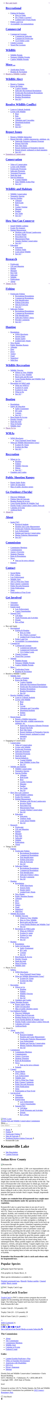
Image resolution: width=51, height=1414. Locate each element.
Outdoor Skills (20, 250)
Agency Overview (17, 552)
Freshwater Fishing (17, 294)
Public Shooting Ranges (19, 345)
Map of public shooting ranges (21, 487)
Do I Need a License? (23, 17)
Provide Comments (22, 320)
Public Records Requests (19, 586)
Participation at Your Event (20, 592)
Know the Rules (16, 86)
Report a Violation (17, 84)
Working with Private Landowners (28, 232)
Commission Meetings (18, 548)
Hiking (17, 468)
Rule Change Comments (19, 584)
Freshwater (14, 264)
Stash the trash (15, 175)
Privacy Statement (12, 1367)
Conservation (14, 159)
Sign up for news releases (24, 561)
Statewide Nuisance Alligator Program (29, 141)
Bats (17, 116)
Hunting (11, 327)
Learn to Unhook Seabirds (20, 109)
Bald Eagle (19, 203)
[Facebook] (4, 1327)
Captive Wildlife (21, 88)
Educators (19, 247)
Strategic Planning (17, 554)
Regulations (14, 332)
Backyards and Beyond (24, 377)
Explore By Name (22, 445)
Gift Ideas (19, 616)
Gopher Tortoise (21, 207)
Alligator (18, 200)
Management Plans (22, 239)
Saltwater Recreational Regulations (28, 91)
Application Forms (17, 70)
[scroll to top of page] (2, 1320)
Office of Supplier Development (18, 1361)
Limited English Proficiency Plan (18, 1359)
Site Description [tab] (12, 1152)
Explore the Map (21, 447)
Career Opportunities (23, 611)
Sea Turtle (19, 213)
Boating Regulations (22, 97)
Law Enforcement (22, 531)
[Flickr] (14, 1327)
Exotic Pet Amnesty (17, 228)
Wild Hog (14, 360)
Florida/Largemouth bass (10, 1281)
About (12, 281)
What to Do (19, 392)
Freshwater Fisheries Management (28, 529)
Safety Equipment (22, 409)
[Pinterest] (19, 1327)
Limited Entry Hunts (23, 341)
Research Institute (21, 524)
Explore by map (21, 390)
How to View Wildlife (23, 375)
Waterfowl (14, 358)
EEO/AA (9, 1365)
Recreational (13, 8)
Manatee (18, 209)
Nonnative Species (17, 196)
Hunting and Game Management (27, 527)
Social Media (15, 573)
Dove (12, 352)
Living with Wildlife (18, 112)
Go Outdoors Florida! (19, 491)
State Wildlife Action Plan (25, 182)
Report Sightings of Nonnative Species (29, 148)
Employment (15, 607)
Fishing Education (22, 302)
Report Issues (14, 131)
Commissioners (16, 550)
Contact (10, 567)
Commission (13, 542)
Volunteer (14, 603)
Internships (14, 605)
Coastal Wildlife (21, 180)
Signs (12, 590)
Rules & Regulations (18, 556)
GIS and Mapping (17, 266)
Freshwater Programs (18, 169)
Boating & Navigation (18, 72)
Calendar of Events (17, 508)
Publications (15, 279)
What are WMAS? (22, 385)
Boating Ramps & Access (20, 501)
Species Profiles (16, 198)
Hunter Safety (20, 339)
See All (18, 99)
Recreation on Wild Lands (20, 383)
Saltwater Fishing (16, 309)
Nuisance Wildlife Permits (20, 57)
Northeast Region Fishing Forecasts (19, 1138)
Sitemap (9, 1369)
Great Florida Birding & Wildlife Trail (24, 503)
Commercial (13, 29)
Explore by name (21, 388)
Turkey (13, 354)
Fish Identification (22, 300)
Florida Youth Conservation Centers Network (27, 506)
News (12, 558)
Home (8, 1130)
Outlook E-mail (11, 1349)
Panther (18, 211)
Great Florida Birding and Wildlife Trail (30, 379)
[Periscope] (16, 1327)
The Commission (12, 1341)
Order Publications (17, 588)
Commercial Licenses (18, 34)
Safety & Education (17, 406)
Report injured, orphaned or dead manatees (31, 150)
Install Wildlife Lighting (19, 226)
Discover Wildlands (17, 497)
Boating (10, 399)
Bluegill (23, 1281)
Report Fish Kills (21, 143)
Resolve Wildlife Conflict (21, 104)
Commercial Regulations (24, 298)
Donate (18, 620)
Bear (17, 114)
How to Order (20, 15)
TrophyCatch (6, 1298)
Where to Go (15, 459)
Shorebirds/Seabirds (22, 122)
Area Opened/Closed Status (25, 440)
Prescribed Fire (20, 237)
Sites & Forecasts (21, 305)
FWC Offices (15, 575)
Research (11, 259)
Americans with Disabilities (16, 1363)
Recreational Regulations (24, 296)
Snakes (18, 125)
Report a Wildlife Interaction (21, 137)
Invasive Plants (20, 234)
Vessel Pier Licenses (18, 45)
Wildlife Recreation (18, 365)
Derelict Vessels (16, 419)
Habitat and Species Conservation (27, 533)
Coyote (18, 118)
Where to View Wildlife (24, 372)
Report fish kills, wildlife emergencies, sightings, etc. (30, 139)
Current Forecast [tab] (12, 1154)
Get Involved (13, 597)
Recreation (12, 454)
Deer (12, 349)
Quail (12, 356)
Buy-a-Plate (19, 622)
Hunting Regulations (23, 95)
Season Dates (20, 336)
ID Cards (18, 411)
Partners (13, 563)
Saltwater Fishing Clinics (24, 318)
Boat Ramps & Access (18, 417)
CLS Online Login (22, 41)
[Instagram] (2, 1327)
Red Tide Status (21, 146)
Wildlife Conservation (18, 194)
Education (14, 245)
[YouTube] (9, 1327)
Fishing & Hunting (17, 13)
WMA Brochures (21, 334)
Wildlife (11, 50)
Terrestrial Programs (18, 173)
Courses (18, 413)
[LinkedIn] (18, 1327)
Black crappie (12, 1283)
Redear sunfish (33, 1281)
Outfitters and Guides (18, 472)
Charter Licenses (16, 43)
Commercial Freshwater (24, 38)
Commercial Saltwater (23, 36)
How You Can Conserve (20, 220)
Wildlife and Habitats (19, 188)
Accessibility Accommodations (22, 24)
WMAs (10, 433)
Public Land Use (16, 22)
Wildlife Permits (16, 55)
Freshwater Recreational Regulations (29, 93)
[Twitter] (6, 1327)
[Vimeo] (11, 1327)
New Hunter (15, 343)
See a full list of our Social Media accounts (17, 1329)
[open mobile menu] (7, 1123)
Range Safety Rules (17, 482)
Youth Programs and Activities (26, 618)
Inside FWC (15, 522)
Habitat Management (18, 230)
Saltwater (13, 275)
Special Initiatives (17, 177)
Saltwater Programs (17, 171)
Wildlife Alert (14, 79)
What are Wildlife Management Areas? (24, 443)
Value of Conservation (18, 164)
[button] (11, 3)
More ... (10, 64)
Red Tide (13, 273)
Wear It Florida (16, 424)
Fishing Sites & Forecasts (19, 499)
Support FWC (15, 613)
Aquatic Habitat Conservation (26, 241)
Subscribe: (37, 1329)
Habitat (13, 268)
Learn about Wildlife (23, 252)
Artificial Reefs (16, 510)
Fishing (10, 288)
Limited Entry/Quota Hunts (25, 20)
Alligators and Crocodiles (24, 120)
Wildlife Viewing (16, 370)
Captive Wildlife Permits (19, 59)
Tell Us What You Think (19, 582)
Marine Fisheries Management (26, 535)
